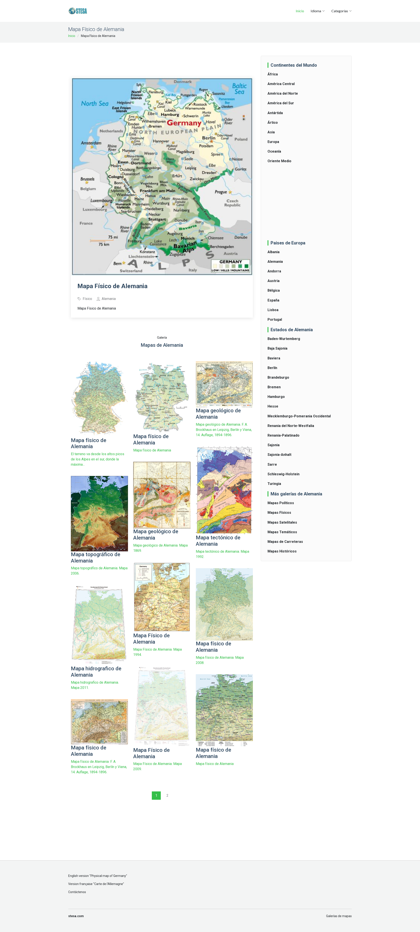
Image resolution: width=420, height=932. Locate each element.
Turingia (274, 484)
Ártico (273, 122)
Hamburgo (276, 397)
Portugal (275, 319)
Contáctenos (77, 892)
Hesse (273, 406)
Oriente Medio (279, 161)
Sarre (272, 464)
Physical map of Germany (108, 876)
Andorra (274, 271)
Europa (273, 142)
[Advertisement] (162, 57)
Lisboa (273, 310)
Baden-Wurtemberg (284, 339)
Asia (271, 132)
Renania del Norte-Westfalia (291, 426)
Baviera (274, 358)
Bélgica (274, 290)
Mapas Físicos (279, 512)
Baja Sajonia (277, 348)
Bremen (274, 387)
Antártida (275, 113)
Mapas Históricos (282, 551)
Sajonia (274, 445)
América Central (281, 84)
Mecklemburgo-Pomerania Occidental (299, 416)
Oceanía (274, 151)
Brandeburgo (278, 377)
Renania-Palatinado (283, 435)
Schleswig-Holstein (283, 474)
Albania (274, 252)
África (273, 74)
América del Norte (283, 93)
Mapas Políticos (281, 503)
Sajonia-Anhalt (279, 455)
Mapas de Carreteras (285, 542)
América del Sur (281, 103)
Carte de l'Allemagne (108, 884)
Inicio (300, 11)
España (273, 300)
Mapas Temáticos (282, 532)
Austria (274, 281)
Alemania (275, 262)
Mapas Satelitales (282, 522)
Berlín (272, 368)
